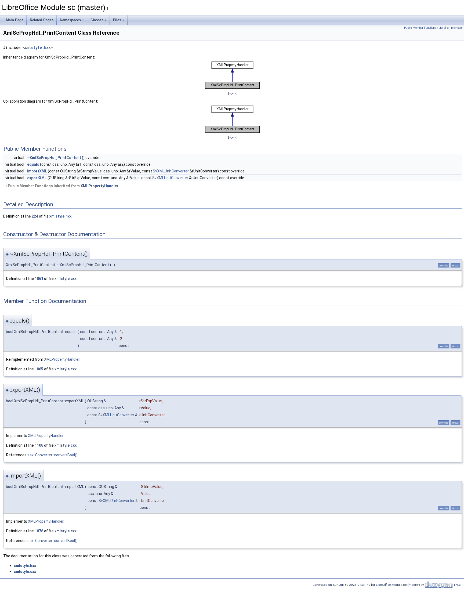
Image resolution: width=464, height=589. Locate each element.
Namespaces (70, 20)
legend (233, 93)
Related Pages (41, 20)
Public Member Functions (420, 28)
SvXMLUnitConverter (171, 171)
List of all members (450, 28)
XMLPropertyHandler (99, 186)
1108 (39, 445)
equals (33, 164)
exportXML (37, 178)
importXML (37, 171)
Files (117, 20)
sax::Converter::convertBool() (52, 455)
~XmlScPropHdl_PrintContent (54, 158)
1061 (39, 278)
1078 (39, 531)
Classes (96, 20)
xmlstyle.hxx (37, 47)
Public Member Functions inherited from (62, 186)
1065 (39, 369)
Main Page (14, 20)
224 (35, 216)
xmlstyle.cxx (66, 278)
